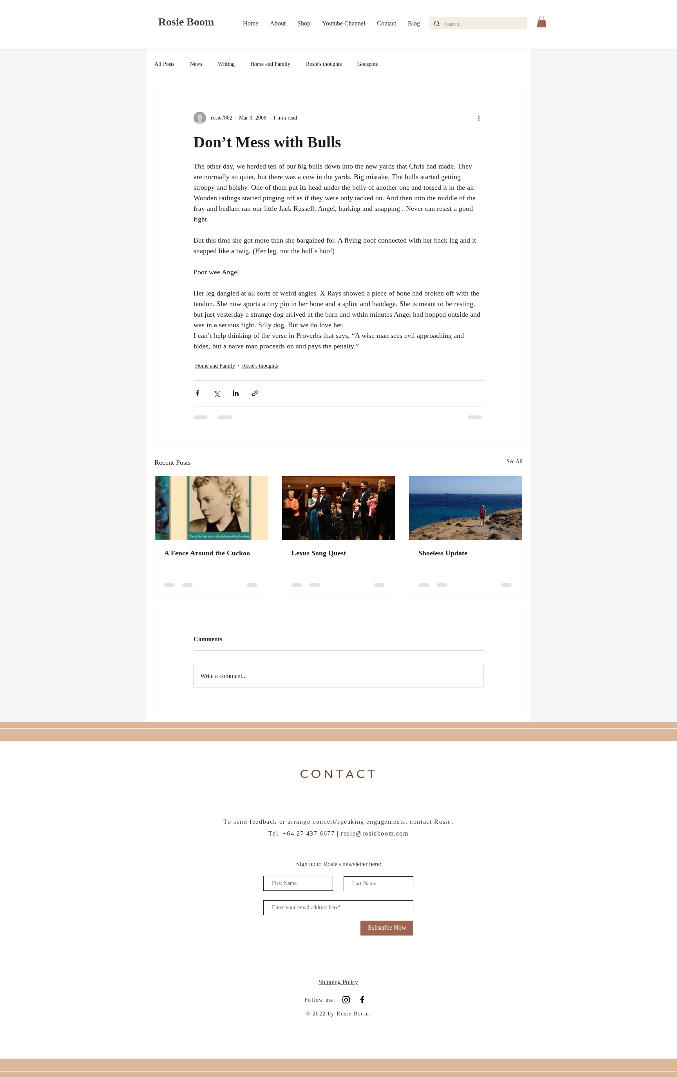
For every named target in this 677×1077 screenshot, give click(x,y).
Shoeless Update (442, 553)
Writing (226, 64)
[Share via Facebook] (197, 393)
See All (515, 461)
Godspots (367, 64)
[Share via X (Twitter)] (216, 393)
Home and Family (270, 64)
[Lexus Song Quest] (338, 508)
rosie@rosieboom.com (374, 833)
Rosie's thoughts (324, 64)
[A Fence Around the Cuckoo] (211, 508)
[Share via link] (255, 393)
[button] (542, 21)
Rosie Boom (186, 22)
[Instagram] (346, 999)
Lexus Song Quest (318, 553)
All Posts (164, 64)
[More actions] (478, 118)
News (196, 64)
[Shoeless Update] (465, 508)
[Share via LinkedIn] (235, 393)
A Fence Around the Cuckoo (207, 553)
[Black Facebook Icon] (362, 999)
